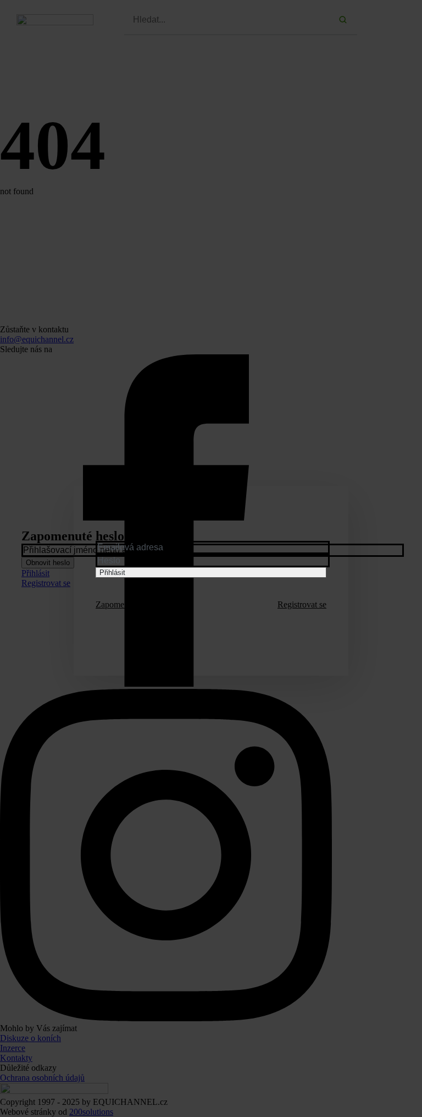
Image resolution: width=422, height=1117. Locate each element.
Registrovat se (301, 604)
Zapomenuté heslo (127, 604)
